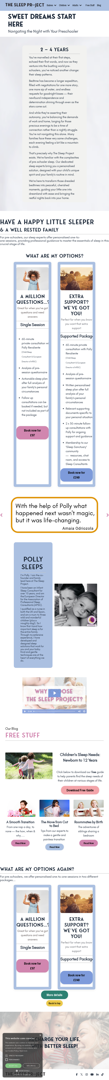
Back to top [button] (54, 1003)
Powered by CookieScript (22, 1074)
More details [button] (54, 995)
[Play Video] (24, 711)
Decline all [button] (31, 1066)
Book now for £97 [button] (32, 432)
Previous (1, 515)
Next (107, 515)
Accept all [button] (13, 1066)
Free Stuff (90, 5)
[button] (22, 1070)
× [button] (40, 1035)
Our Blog (11, 729)
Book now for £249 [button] (76, 474)
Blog (99, 5)
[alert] (23, 1055)
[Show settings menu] (84, 711)
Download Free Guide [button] (80, 790)
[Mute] (79, 711)
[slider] (55, 711)
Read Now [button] (20, 843)
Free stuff (22, 735)
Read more (23, 1051)
